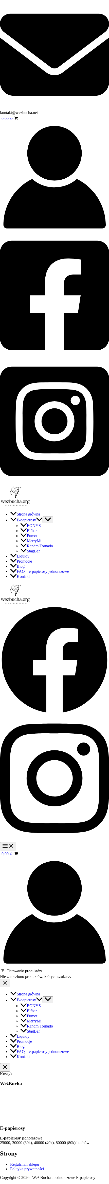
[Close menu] (5, 983)
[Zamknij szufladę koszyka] (5, 1067)
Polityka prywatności (27, 1169)
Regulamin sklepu (24, 1164)
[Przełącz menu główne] (8, 846)
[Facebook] (54, 356)
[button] (39, 520)
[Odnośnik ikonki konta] (54, 230)
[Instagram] (54, 482)
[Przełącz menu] (48, 520)
